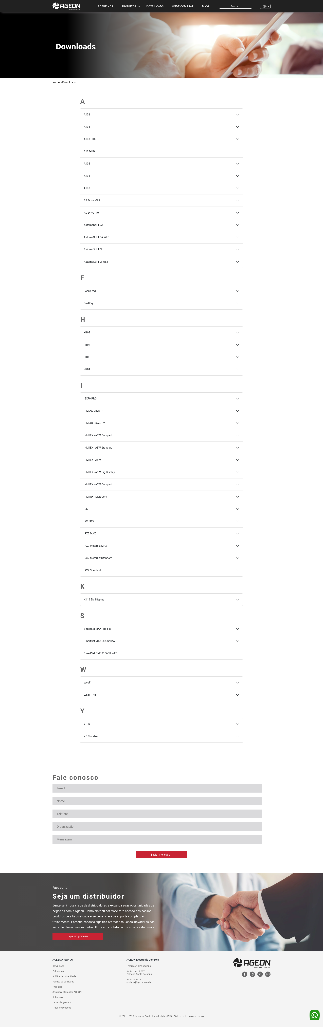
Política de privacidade (64, 976)
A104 (87, 163)
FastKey (88, 303)
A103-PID (89, 151)
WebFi (87, 682)
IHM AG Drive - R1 (94, 410)
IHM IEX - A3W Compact (98, 435)
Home (56, 82)
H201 (87, 369)
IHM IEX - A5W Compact (98, 484)
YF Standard (91, 736)
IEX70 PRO (90, 398)
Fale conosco (59, 971)
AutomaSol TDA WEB (96, 237)
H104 (87, 344)
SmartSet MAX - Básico (97, 628)
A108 (87, 188)
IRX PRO (89, 521)
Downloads (155, 6)
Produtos (129, 6)
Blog (205, 6)
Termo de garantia (61, 1002)
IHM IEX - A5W (92, 459)
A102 (87, 114)
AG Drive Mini (92, 200)
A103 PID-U (90, 139)
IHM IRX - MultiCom (95, 496)
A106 (87, 175)
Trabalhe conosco (61, 1007)
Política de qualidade (63, 981)
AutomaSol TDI (93, 249)
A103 (87, 126)
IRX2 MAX (90, 533)
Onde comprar (183, 6)
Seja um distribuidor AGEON (67, 992)
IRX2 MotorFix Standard (98, 558)
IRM (86, 509)
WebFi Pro (90, 694)
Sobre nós (105, 6)
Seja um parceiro (78, 936)
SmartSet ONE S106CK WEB (100, 653)
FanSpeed (90, 291)
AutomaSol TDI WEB (96, 261)
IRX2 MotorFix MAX (95, 545)
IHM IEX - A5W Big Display (99, 472)
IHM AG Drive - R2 (94, 423)
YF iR (87, 724)
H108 (87, 357)
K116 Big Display (94, 599)
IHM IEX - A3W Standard (98, 447)
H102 (87, 332)
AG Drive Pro (91, 212)
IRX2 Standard (92, 570)
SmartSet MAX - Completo (99, 641)
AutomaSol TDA (93, 225)
